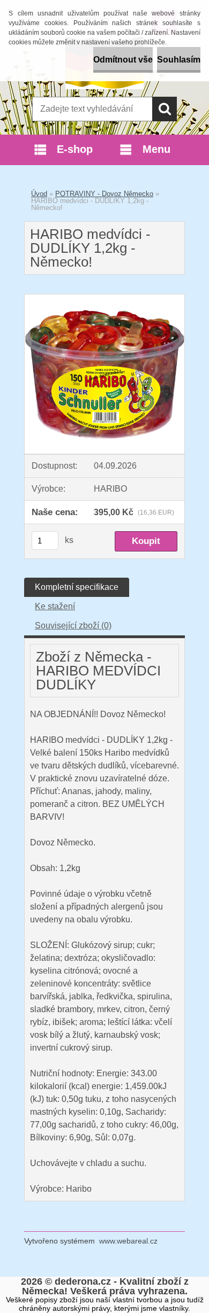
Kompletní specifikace (76, 587)
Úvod (39, 194)
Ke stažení (55, 606)
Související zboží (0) (73, 625)
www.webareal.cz (128, 1241)
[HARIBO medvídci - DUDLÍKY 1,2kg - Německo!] (104, 298)
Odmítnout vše (123, 59)
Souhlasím (178, 59)
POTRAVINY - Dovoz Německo (104, 194)
